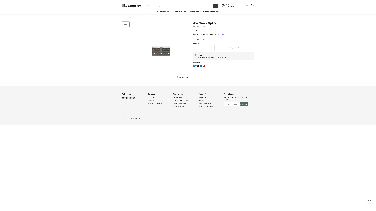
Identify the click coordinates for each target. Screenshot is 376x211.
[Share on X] (197, 66)
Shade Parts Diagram (180, 103)
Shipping (201, 100)
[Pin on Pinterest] (204, 66)
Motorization (194, 12)
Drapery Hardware (163, 12)
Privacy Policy (152, 100)
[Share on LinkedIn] (201, 66)
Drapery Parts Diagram (180, 100)
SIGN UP (243, 104)
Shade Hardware (180, 12)
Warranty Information (205, 106)
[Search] (215, 6)
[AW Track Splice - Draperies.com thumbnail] (125, 24)
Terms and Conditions (154, 103)
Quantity (196, 43)
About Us (150, 98)
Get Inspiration (178, 98)
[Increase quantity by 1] (210, 48)
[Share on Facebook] (194, 66)
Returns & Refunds (204, 103)
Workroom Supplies (210, 12)
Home (124, 18)
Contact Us (202, 98)
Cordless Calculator (179, 106)
